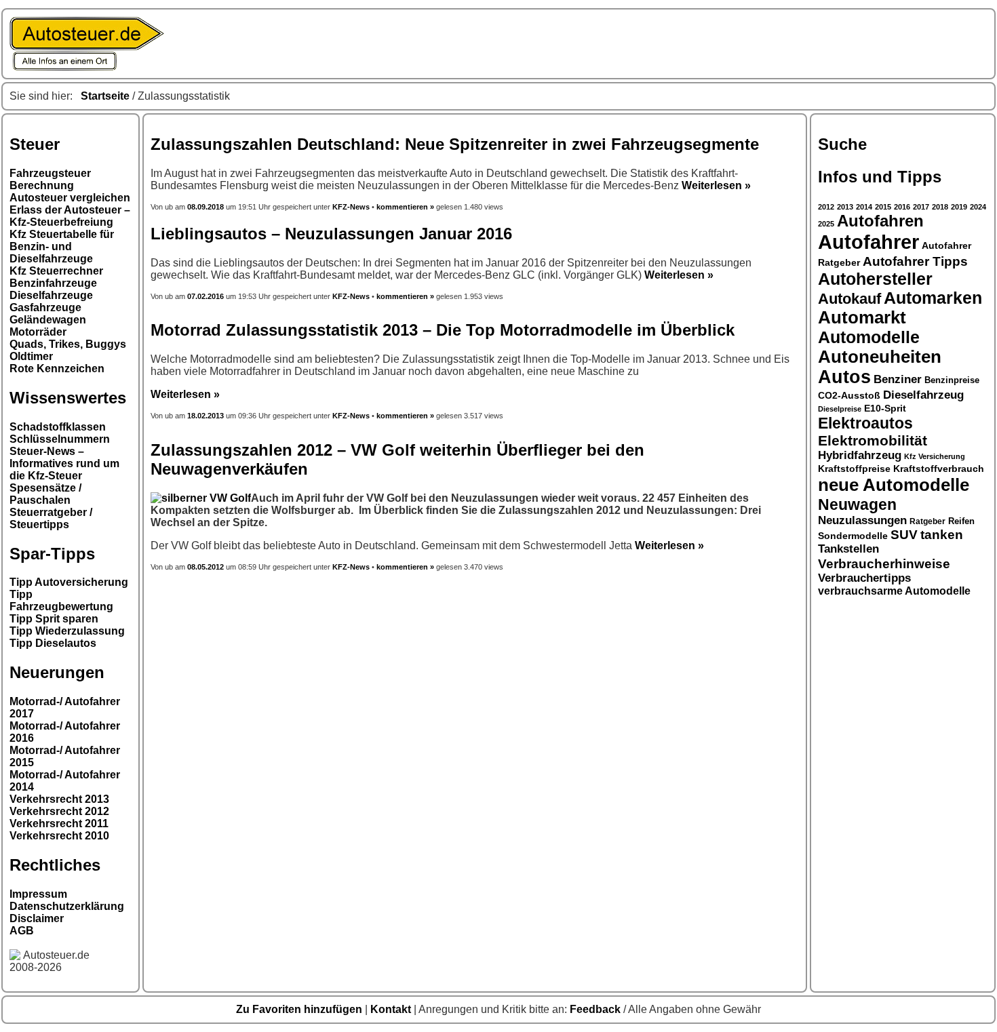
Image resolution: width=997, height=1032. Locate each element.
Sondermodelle (853, 536)
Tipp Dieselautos (52, 643)
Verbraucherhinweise (884, 563)
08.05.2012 (205, 567)
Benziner (898, 379)
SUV (904, 535)
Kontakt (392, 1009)
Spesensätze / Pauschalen (45, 494)
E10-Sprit (885, 408)
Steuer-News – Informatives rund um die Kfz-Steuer (64, 463)
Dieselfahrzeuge (51, 295)
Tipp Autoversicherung (68, 582)
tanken (941, 535)
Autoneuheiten (879, 356)
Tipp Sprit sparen (53, 618)
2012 (826, 207)
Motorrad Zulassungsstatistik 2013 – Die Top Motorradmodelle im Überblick (443, 330)
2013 (845, 207)
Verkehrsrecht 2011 (59, 823)
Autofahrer (868, 242)
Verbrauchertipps (864, 578)
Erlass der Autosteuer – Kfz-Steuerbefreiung (69, 216)
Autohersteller (875, 278)
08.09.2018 (206, 207)
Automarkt (862, 317)
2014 (864, 207)
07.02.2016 (205, 296)
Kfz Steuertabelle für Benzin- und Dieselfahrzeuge (61, 246)
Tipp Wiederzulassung (67, 631)
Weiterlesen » (716, 185)
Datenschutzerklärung (66, 906)
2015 (883, 207)
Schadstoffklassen (57, 427)
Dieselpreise (839, 409)
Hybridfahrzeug (859, 455)
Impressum (38, 894)
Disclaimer (36, 918)
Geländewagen (47, 319)
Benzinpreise (951, 380)
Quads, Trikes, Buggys (67, 344)
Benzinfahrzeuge (53, 283)
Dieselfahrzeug (923, 394)
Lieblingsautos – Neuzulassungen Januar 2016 (331, 233)
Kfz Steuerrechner (56, 271)
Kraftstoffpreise (854, 468)
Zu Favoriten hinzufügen (300, 1009)
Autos (844, 377)
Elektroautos (865, 423)
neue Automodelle (893, 485)
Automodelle (869, 337)
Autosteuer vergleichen (69, 197)
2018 (940, 207)
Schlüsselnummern (59, 439)
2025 (826, 224)
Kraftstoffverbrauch (938, 469)
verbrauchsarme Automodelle (894, 591)
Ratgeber (927, 521)
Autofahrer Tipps (915, 261)
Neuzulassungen (862, 520)
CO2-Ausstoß (849, 395)
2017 (921, 207)
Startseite (105, 96)
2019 (959, 207)
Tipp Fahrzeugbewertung (61, 600)
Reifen (961, 521)
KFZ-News (351, 207)
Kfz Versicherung (934, 456)
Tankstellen (848, 548)
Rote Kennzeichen (56, 368)
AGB (21, 930)
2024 (978, 207)
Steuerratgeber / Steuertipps (50, 518)
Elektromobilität (872, 440)
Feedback (596, 1009)
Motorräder (37, 332)
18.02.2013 (205, 416)
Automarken (933, 298)
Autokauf (849, 298)
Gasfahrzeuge (45, 307)
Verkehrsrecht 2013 (59, 799)
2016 (902, 207)
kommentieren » (405, 207)
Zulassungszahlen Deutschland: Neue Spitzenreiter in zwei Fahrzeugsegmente (455, 144)
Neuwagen (857, 504)
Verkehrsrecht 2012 (59, 811)
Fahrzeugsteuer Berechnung (50, 179)
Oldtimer (31, 356)
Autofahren (880, 221)
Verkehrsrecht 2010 (59, 835)
